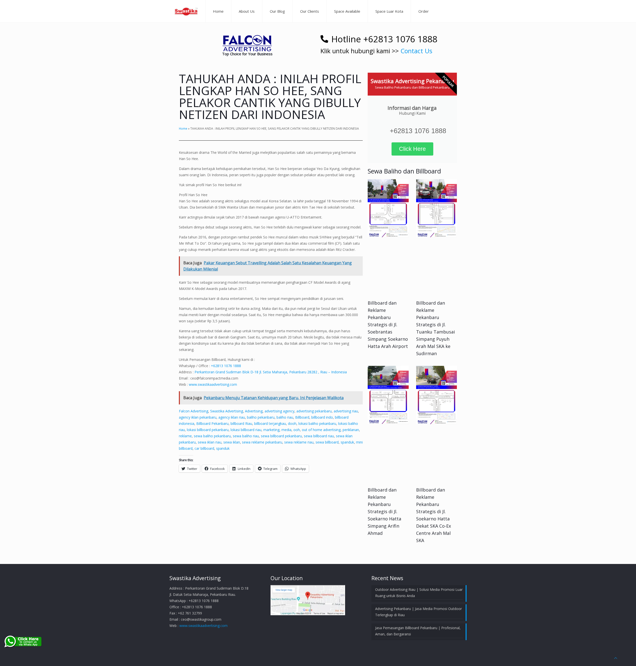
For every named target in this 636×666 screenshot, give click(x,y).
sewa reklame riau (299, 442)
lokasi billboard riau (246, 429)
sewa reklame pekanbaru (262, 442)
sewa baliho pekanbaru (212, 436)
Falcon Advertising (193, 411)
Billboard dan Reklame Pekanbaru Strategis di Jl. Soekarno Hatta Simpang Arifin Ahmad (384, 511)
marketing (271, 429)
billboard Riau (241, 423)
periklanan (351, 429)
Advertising (254, 411)
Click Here (412, 149)
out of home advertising (321, 429)
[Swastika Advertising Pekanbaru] (186, 11)
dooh (292, 423)
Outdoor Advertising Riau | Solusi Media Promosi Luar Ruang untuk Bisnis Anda (419, 592)
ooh (296, 429)
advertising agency (279, 411)
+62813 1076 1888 (226, 365)
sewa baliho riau (246, 436)
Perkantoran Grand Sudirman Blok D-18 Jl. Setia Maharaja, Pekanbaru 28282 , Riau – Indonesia (271, 372)
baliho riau (285, 417)
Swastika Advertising (226, 411)
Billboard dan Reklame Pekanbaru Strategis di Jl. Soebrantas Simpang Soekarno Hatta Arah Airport (388, 324)
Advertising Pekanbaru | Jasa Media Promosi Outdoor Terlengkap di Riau (418, 611)
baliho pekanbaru (261, 417)
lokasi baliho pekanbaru (317, 423)
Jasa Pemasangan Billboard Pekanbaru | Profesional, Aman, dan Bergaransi (418, 630)
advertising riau (346, 411)
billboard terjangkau (270, 423)
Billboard (302, 417)
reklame (185, 436)
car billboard (204, 448)
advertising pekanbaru (314, 411)
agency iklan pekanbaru (197, 417)
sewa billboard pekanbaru (281, 436)
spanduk (347, 442)
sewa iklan (231, 442)
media (286, 429)
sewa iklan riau (209, 442)
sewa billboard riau (319, 436)
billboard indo (322, 417)
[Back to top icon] (615, 658)
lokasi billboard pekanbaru (208, 429)
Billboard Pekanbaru (212, 423)
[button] (247, 43)
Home (183, 128)
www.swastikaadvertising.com (213, 384)
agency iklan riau (231, 417)
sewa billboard (327, 442)
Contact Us (416, 51)
